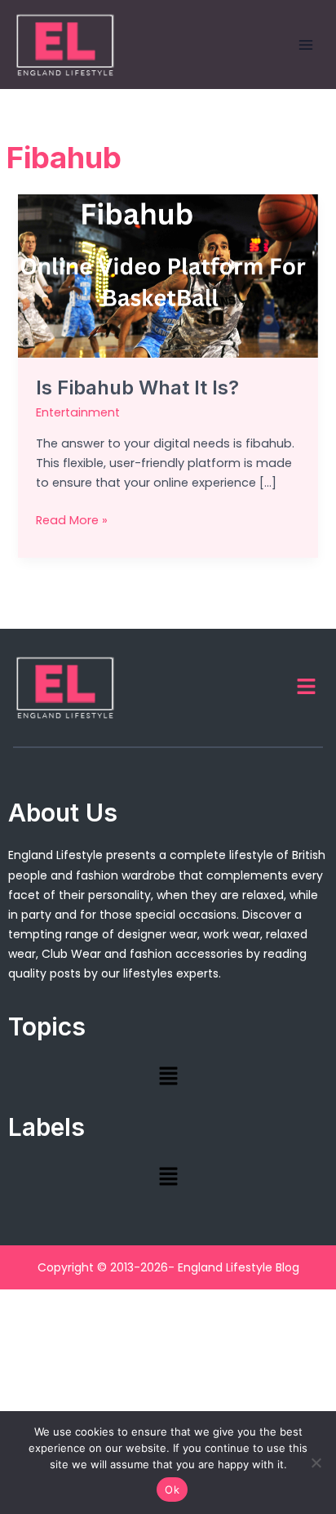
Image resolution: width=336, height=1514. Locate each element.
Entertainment (78, 412)
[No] (315, 1462)
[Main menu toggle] (306, 45)
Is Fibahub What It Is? (137, 387)
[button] (306, 688)
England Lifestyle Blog (238, 1267)
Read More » (72, 519)
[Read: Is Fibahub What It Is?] (167, 275)
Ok (172, 1489)
